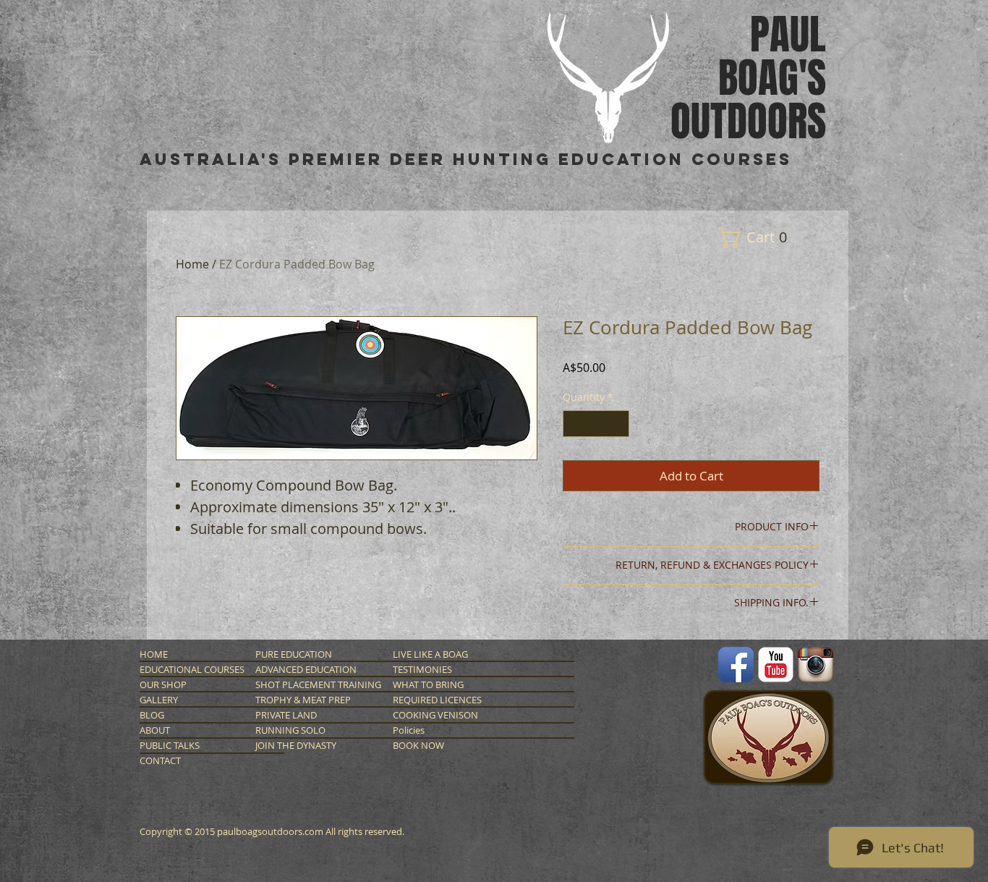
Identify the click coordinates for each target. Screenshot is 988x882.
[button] (758, 237)
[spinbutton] (596, 423)
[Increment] (618, 423)
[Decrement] (574, 423)
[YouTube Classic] (775, 664)
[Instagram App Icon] (815, 664)
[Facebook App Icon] (736, 664)
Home (192, 264)
